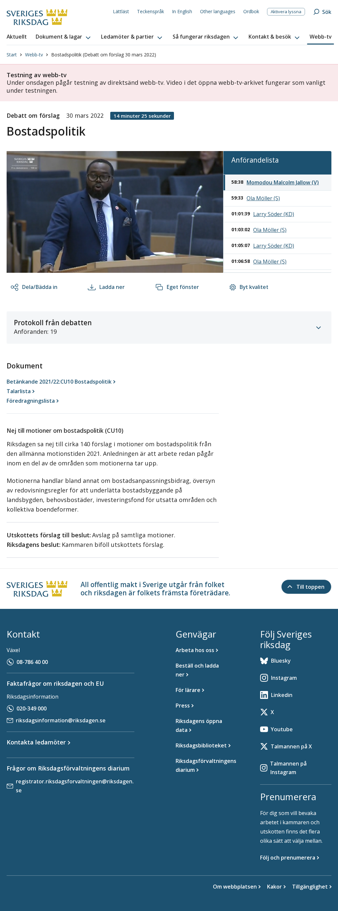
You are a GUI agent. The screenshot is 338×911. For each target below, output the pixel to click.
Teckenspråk (150, 11)
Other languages (217, 11)
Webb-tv (34, 54)
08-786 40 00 (32, 662)
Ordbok (251, 11)
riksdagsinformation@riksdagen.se (61, 720)
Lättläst (121, 11)
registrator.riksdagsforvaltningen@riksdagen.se (75, 786)
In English (182, 11)
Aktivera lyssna (286, 12)
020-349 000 (32, 708)
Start (12, 54)
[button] (63, 37)
